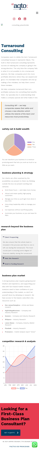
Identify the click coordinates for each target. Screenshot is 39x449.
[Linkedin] (25, 18)
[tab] (19, 237)
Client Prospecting (11, 237)
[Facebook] (19, 18)
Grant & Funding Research (14, 264)
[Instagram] (14, 18)
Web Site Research (12, 258)
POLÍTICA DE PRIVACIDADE (19, 446)
